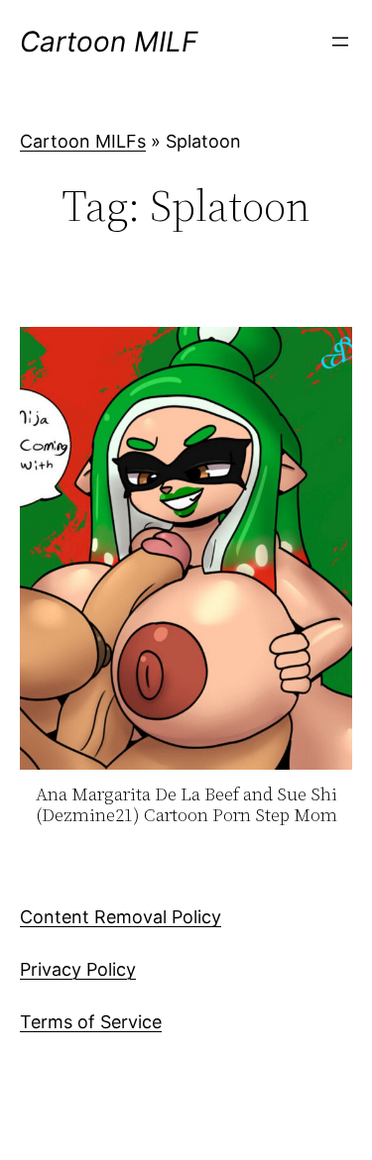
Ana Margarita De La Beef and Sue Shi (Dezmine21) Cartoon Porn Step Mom (186, 805)
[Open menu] (340, 41)
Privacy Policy (78, 969)
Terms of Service (91, 1021)
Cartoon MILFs (83, 141)
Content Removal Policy (120, 916)
